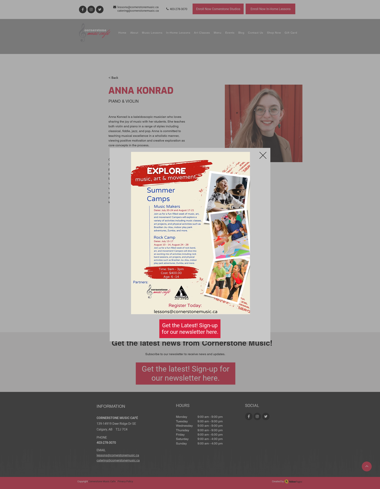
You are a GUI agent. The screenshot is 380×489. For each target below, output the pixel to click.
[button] (262, 155)
